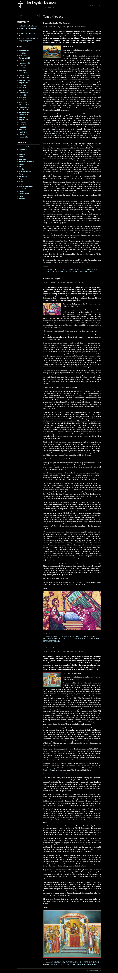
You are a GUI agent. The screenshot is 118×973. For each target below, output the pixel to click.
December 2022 (24, 78)
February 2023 (24, 75)
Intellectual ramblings (26, 161)
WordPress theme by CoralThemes (93, 970)
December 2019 (24, 110)
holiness (70, 272)
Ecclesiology (82, 636)
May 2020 (22, 97)
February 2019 (24, 134)
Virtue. (21, 196)
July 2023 (22, 65)
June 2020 (22, 95)
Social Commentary (26, 186)
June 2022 (22, 85)
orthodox (79, 272)
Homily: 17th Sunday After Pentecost (56, 23)
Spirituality (48, 272)
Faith (54, 269)
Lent (52, 770)
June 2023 (22, 68)
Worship (22, 199)
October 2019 (23, 115)
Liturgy (21, 164)
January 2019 (24, 137)
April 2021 (22, 90)
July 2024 (22, 53)
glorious (52, 140)
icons (72, 964)
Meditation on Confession (28, 26)
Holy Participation (25, 41)
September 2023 (24, 63)
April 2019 (22, 129)
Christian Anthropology (63, 636)
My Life (21, 166)
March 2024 (23, 55)
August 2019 (23, 120)
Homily (70, 269)
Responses (22, 179)
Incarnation (79, 269)
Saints (46, 964)
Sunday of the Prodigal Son (28, 38)
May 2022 (22, 88)
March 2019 (23, 132)
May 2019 (22, 127)
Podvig (21, 169)
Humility (86, 638)
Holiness (62, 269)
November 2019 (24, 112)
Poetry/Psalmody (25, 171)
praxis (57, 641)
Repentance (91, 269)
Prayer (21, 174)
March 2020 (23, 102)
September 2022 (24, 80)
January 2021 (24, 92)
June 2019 (22, 124)
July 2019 (22, 122)
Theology (54, 964)
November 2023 (24, 58)
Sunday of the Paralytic (51, 278)
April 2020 (22, 100)
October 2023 (23, 60)
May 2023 (22, 70)
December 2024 (24, 50)
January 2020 (24, 107)
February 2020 (24, 105)
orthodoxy (89, 272)
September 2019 (24, 117)
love (53, 133)
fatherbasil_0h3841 (56, 27)
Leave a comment (77, 27)
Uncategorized (24, 194)
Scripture (22, 184)
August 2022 (23, 83)
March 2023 (23, 73)
